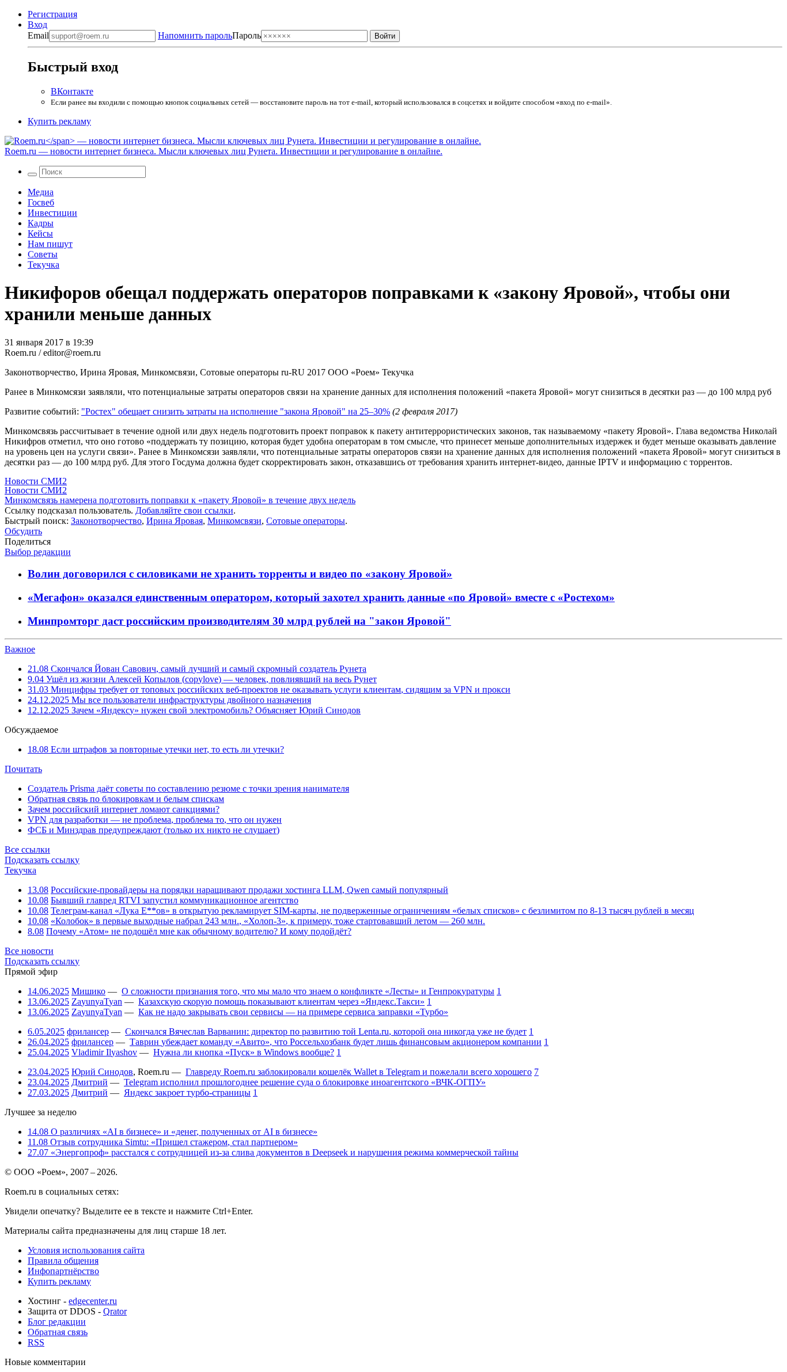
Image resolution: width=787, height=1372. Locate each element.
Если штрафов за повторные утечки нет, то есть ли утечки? (156, 749)
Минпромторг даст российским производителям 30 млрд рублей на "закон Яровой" (239, 621)
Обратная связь (58, 1332)
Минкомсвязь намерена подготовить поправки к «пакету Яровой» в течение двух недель (180, 500)
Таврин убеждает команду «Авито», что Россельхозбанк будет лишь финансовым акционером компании (336, 1042)
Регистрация (52, 14)
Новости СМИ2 (36, 481)
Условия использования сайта (86, 1250)
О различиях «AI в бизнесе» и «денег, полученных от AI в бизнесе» (172, 1132)
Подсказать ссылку (42, 860)
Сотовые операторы (305, 521)
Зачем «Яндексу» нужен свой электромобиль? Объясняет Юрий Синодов (194, 710)
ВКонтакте (72, 91)
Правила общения (63, 1260)
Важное (20, 649)
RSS (36, 1342)
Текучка (43, 264)
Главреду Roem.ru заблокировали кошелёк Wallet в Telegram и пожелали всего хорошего (359, 1072)
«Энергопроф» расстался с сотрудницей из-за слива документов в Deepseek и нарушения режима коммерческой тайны (273, 1152)
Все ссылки (27, 849)
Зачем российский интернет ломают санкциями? (124, 809)
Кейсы (40, 233)
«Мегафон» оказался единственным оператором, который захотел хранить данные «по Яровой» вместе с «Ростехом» (321, 597)
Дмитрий (89, 1082)
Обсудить (23, 531)
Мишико (88, 991)
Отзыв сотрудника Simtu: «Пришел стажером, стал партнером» (163, 1142)
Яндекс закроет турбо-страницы (187, 1092)
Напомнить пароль (195, 35)
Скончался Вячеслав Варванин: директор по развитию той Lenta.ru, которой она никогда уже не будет (326, 1031)
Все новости (29, 951)
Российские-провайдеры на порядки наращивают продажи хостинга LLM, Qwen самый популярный (249, 890)
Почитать (23, 769)
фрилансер (88, 1031)
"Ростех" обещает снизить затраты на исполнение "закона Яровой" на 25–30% (235, 411)
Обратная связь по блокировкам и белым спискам (126, 799)
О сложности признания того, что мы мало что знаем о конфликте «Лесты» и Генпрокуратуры (308, 991)
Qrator (115, 1311)
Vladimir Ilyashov (104, 1052)
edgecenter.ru (93, 1301)
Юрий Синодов (102, 1072)
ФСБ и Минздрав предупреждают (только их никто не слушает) (153, 830)
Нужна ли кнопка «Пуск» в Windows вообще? (243, 1052)
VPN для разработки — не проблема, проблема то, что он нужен (155, 819)
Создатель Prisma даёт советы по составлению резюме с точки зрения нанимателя (188, 788)
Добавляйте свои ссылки (184, 510)
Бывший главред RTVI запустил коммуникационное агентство (174, 900)
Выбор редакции (38, 552)
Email (38, 35)
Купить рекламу (59, 121)
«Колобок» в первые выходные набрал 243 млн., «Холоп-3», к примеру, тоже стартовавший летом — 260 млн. (268, 921)
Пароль (209, 35)
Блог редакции (57, 1322)
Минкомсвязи (234, 521)
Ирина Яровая (174, 521)
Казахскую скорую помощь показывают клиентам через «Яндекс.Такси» (281, 1001)
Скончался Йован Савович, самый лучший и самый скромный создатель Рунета (197, 669)
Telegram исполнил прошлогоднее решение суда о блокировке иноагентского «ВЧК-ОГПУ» (305, 1082)
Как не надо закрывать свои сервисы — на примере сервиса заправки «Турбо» (293, 1012)
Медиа (41, 192)
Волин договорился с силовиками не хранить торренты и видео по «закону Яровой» (240, 574)
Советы (43, 254)
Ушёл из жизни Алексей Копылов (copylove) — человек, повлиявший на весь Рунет (202, 679)
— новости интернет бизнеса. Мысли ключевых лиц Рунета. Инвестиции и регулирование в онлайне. (223, 151)
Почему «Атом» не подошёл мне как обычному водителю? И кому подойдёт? (198, 931)
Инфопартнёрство (63, 1271)
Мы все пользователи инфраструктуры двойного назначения (169, 700)
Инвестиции (52, 213)
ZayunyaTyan (96, 1001)
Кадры (41, 223)
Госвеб (41, 202)
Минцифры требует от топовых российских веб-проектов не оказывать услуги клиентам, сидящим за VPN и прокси (269, 689)
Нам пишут (50, 244)
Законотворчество (106, 521)
